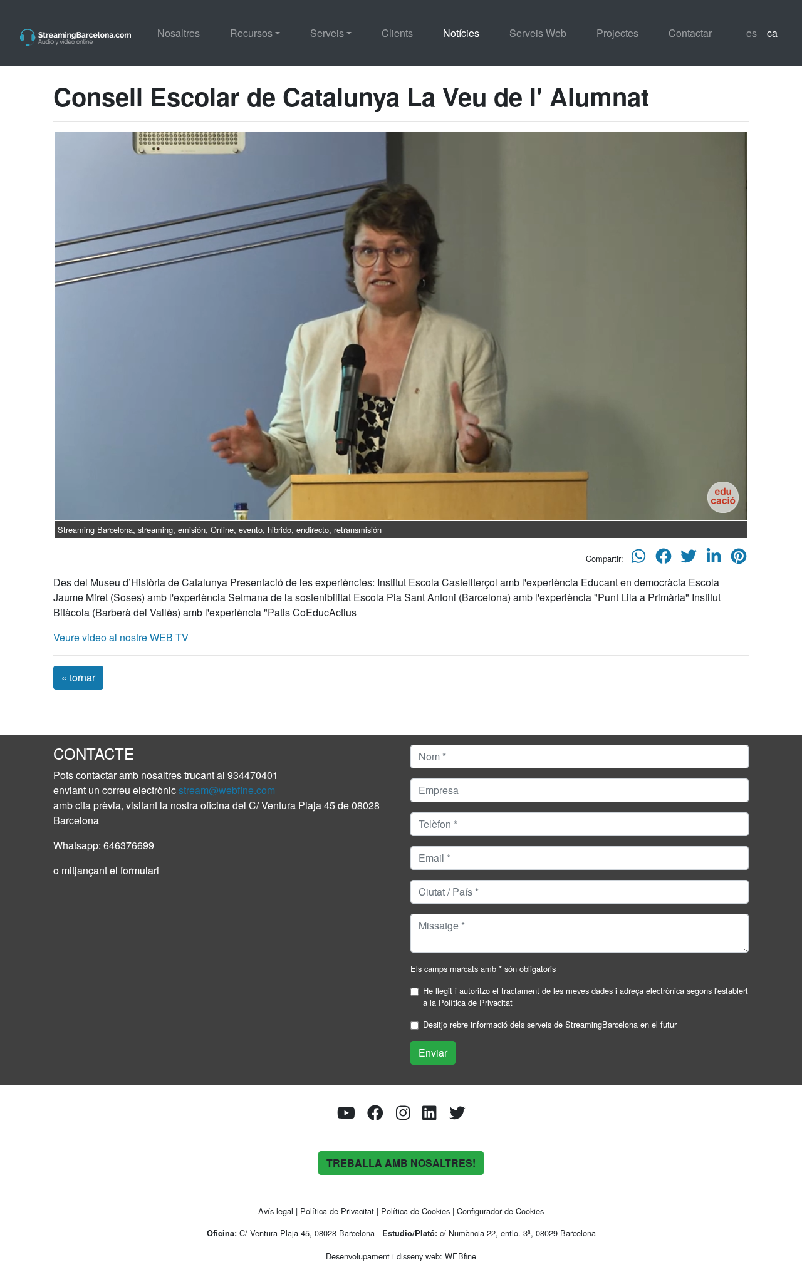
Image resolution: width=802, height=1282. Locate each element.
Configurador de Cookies (500, 1211)
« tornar (78, 677)
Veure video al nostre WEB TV (121, 637)
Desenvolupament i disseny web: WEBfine (401, 1256)
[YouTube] (346, 1115)
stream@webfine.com (227, 790)
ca (772, 33)
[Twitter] (457, 1115)
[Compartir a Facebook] (664, 559)
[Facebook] (375, 1115)
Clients (397, 33)
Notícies (461, 33)
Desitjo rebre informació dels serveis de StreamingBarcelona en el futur (550, 1024)
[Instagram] (403, 1115)
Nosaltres (178, 33)
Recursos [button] (251, 33)
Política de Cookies (415, 1211)
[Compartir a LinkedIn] (714, 559)
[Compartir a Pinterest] (739, 559)
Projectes (617, 33)
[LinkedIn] (429, 1115)
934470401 (252, 775)
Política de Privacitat (476, 1002)
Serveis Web (537, 33)
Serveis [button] (327, 33)
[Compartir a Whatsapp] (638, 559)
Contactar (690, 33)
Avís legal (275, 1211)
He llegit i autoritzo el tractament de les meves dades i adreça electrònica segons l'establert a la (585, 996)
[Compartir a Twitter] (689, 559)
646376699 (128, 845)
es (751, 33)
